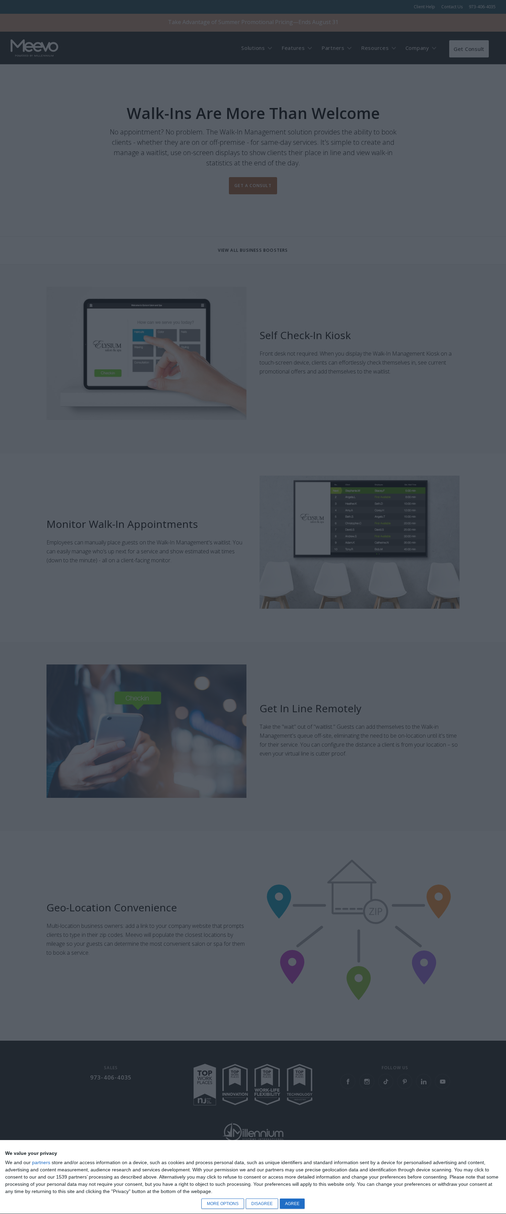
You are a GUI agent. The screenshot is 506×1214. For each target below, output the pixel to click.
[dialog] (253, 1177)
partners (41, 1162)
